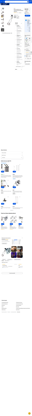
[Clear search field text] (27, 2)
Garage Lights (17, 309)
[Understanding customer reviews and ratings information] (9, 241)
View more (11, 210)
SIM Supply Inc (28, 50)
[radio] (15, 17)
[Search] (28, 1)
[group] (17, 12)
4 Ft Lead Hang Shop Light (5, 302)
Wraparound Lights (4, 308)
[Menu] (1, 1)
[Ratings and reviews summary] (22, 237)
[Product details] (22, 152)
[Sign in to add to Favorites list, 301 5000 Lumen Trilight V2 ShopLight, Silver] (8, 196)
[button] (9, 19)
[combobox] (17, 2)
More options (26, 46)
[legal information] (29, 10)
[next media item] (11, 19)
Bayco (14, 8)
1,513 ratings (20, 12)
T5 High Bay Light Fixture (19, 302)
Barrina (2, 306)
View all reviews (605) (12, 273)
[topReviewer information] (7, 267)
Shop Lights (17, 306)
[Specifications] (22, 155)
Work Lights (3, 305)
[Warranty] (21, 157)
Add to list (28, 58)
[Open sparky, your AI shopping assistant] (29, 413)
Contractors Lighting (18, 305)
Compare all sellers (27, 64)
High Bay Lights (3, 309)
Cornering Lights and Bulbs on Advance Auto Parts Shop (23, 308)
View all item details (18, 66)
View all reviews (4, 243)
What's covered (29, 23)
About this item (4, 150)
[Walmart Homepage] (3, 1)
